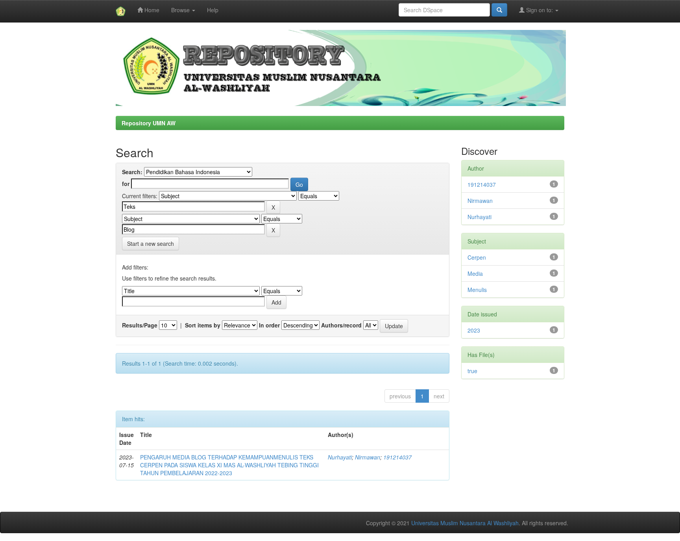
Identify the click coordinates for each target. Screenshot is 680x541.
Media (475, 273)
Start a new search (150, 243)
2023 (474, 330)
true (472, 371)
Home (151, 10)
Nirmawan (367, 457)
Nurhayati (340, 457)
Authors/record (341, 325)
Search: (132, 172)
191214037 (397, 457)
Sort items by (202, 325)
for (125, 184)
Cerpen (477, 257)
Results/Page (139, 325)
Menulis (477, 290)
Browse (181, 10)
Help (212, 10)
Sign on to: (539, 10)
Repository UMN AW (149, 123)
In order (269, 325)
